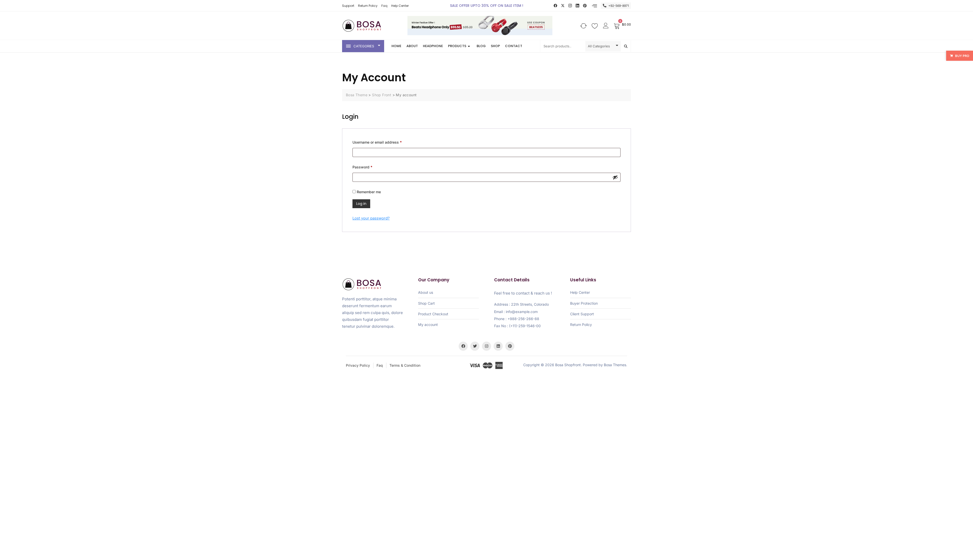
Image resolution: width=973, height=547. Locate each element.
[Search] (626, 46)
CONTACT (513, 46)
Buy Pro (962, 55)
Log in (361, 203)
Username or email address (384, 141)
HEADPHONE (433, 46)
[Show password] (615, 177)
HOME (396, 46)
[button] (594, 6)
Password (369, 166)
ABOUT (412, 46)
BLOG (481, 46)
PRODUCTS (457, 46)
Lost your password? (371, 218)
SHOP (495, 46)
